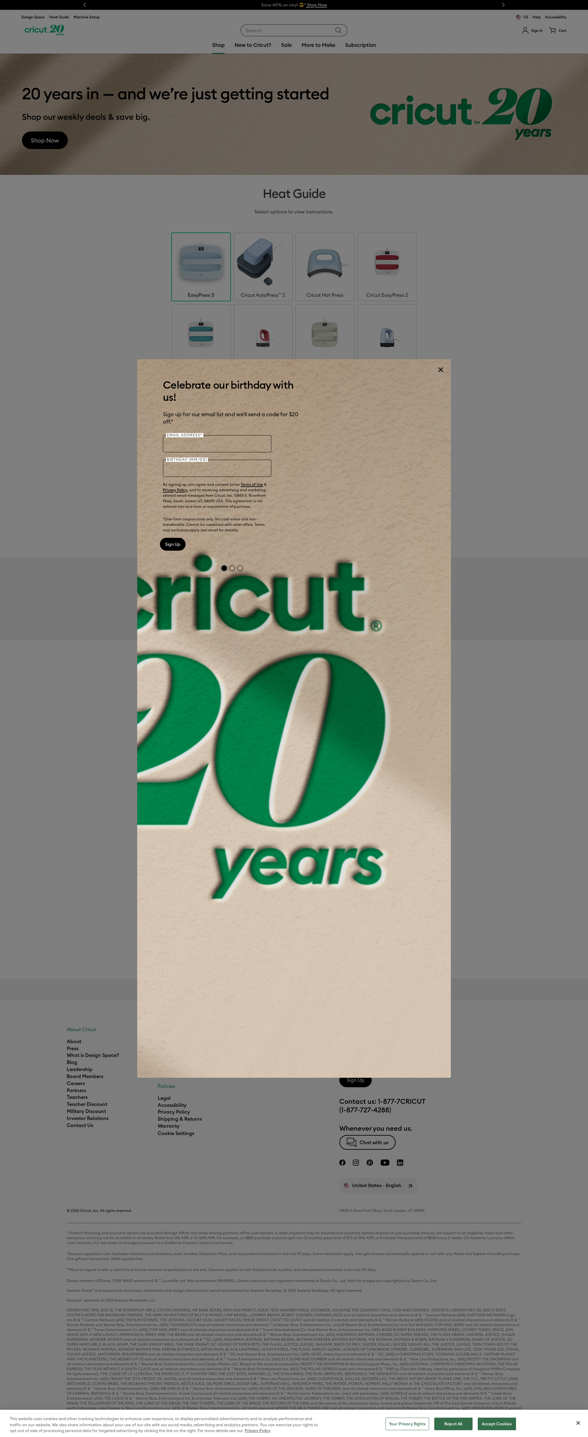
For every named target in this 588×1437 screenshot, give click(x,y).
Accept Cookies (497, 1423)
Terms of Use (252, 484)
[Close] (440, 370)
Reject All (453, 1423)
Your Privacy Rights (407, 1423)
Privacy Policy (175, 490)
